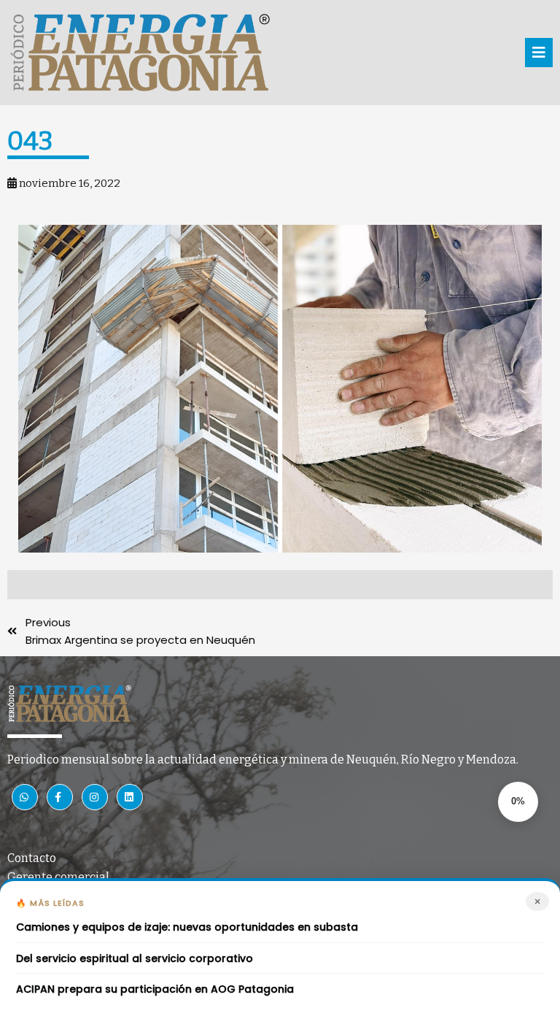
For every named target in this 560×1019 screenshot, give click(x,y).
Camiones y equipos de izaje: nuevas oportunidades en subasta (187, 927)
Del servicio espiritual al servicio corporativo (134, 959)
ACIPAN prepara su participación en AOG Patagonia (155, 989)
